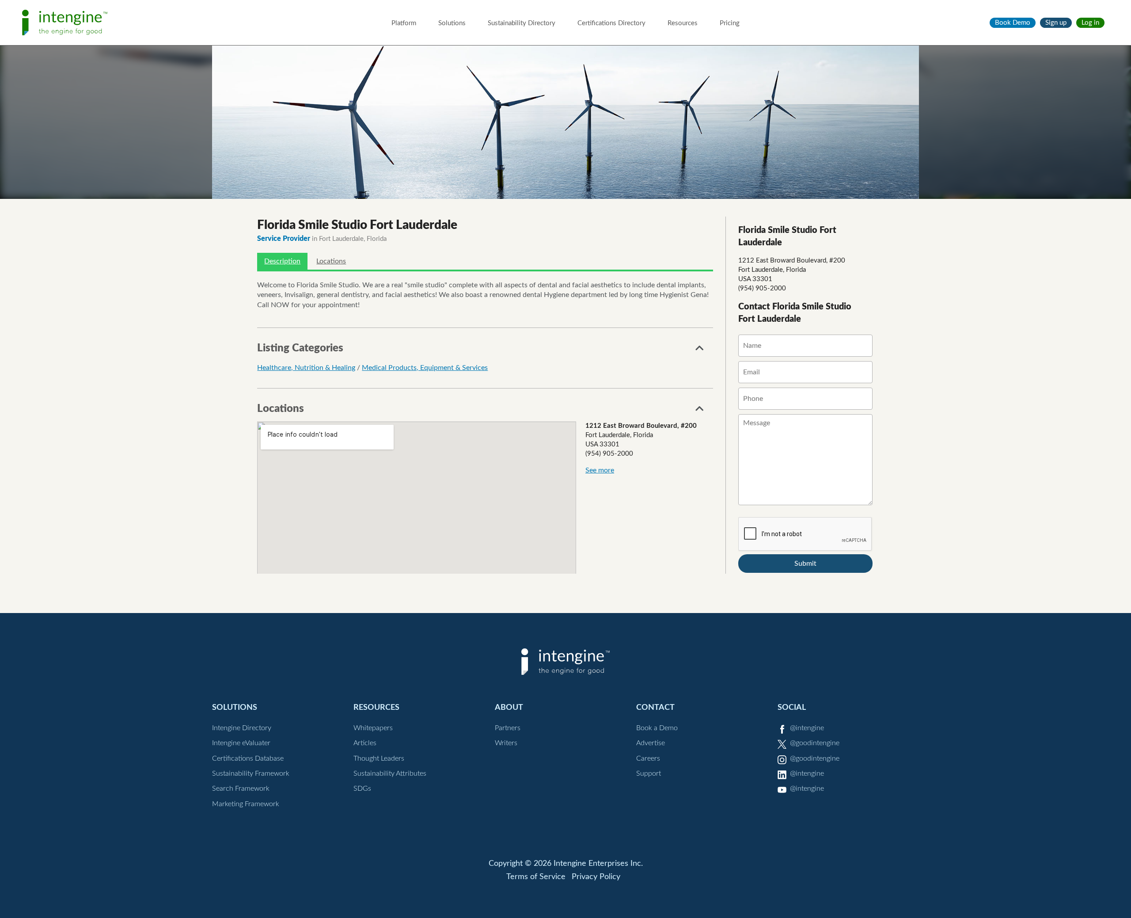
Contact (655, 707)
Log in (1090, 22)
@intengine (807, 727)
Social (792, 707)
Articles (364, 743)
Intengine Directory (241, 727)
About (509, 707)
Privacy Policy (596, 877)
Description (282, 261)
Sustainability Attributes (389, 773)
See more (599, 470)
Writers (506, 743)
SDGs (362, 788)
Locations (331, 261)
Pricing (730, 23)
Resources (683, 23)
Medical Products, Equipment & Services (425, 367)
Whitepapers (373, 727)
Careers (648, 758)
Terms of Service (536, 877)
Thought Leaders (378, 758)
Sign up (1055, 22)
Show (699, 350)
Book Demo (1012, 22)
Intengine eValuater (241, 743)
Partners (507, 727)
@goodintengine (814, 743)
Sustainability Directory (521, 23)
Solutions (452, 23)
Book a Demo (657, 727)
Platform (403, 23)
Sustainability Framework (250, 773)
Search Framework (240, 788)
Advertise (650, 743)
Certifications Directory (611, 23)
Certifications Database (248, 758)
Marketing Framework (245, 804)
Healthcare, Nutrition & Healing (306, 367)
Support (648, 773)
